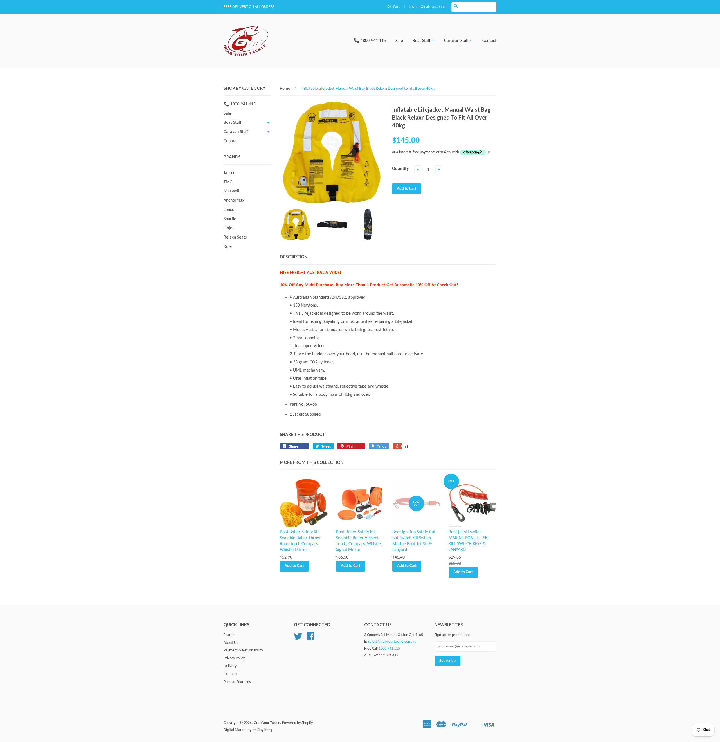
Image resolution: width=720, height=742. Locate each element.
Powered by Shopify (297, 723)
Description (293, 256)
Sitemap (230, 674)
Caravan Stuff (457, 41)
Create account (433, 7)
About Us (231, 643)
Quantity (400, 169)
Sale (399, 41)
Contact (489, 41)
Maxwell (231, 191)
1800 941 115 (389, 649)
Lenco (229, 210)
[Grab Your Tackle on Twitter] (298, 638)
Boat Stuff (422, 41)
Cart (396, 7)
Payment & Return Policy (243, 650)
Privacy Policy (234, 658)
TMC (228, 182)
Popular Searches (237, 682)
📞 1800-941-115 (370, 41)
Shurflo (230, 219)
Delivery (230, 666)
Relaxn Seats (235, 237)
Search (229, 635)
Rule (228, 246)
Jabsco (229, 173)
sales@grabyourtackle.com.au (392, 642)
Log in (413, 7)
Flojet (229, 228)
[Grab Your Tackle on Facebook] (310, 638)
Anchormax (234, 200)
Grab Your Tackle (267, 723)
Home (285, 89)
